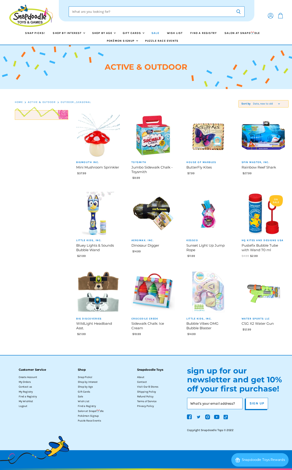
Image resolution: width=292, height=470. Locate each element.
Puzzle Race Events (162, 40)
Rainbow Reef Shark (259, 167)
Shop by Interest (67, 33)
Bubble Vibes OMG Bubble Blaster (202, 325)
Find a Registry (203, 33)
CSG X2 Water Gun (258, 323)
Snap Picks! (35, 33)
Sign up (257, 403)
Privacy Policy (145, 406)
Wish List (175, 33)
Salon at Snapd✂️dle (242, 33)
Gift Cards (132, 33)
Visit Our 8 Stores (147, 386)
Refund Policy (145, 396)
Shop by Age (102, 33)
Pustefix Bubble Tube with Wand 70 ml (260, 247)
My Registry (26, 391)
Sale (155, 33)
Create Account (28, 377)
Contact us (25, 386)
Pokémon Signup (121, 40)
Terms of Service (146, 401)
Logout (23, 406)
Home (19, 102)
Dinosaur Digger (145, 245)
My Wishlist (26, 401)
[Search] (238, 11)
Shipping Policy (146, 391)
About (140, 377)
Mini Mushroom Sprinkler (97, 167)
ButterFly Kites (199, 167)
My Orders (25, 381)
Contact (142, 381)
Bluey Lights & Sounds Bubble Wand (95, 247)
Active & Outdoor (42, 102)
